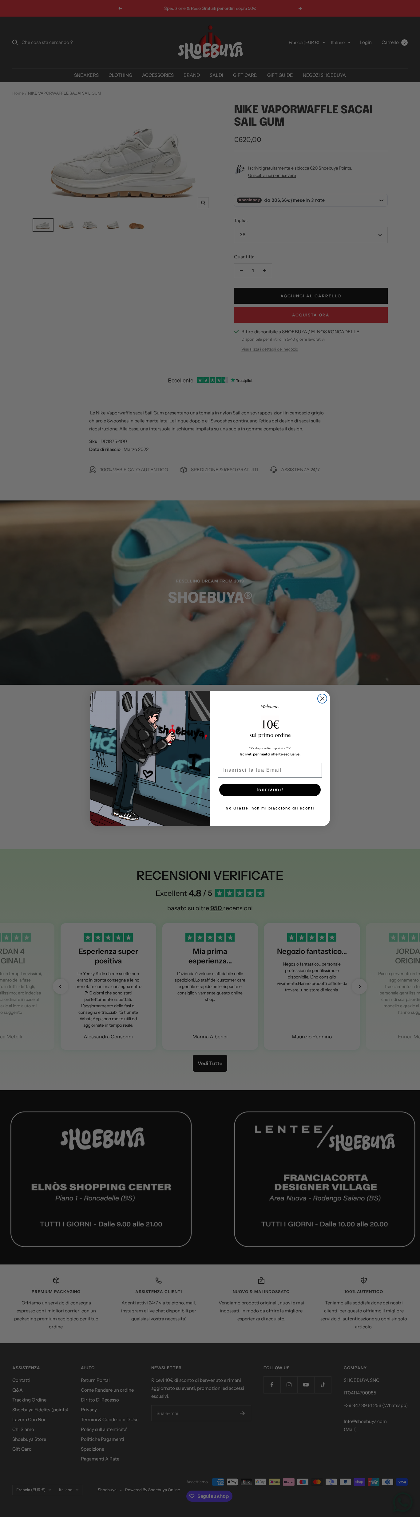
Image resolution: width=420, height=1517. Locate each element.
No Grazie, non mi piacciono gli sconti (270, 808)
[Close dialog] (322, 698)
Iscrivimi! (269, 789)
